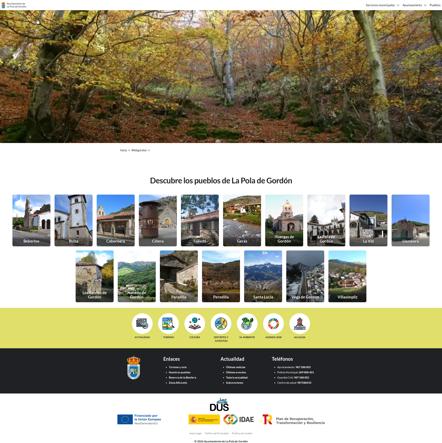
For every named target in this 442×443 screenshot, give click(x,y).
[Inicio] (134, 378)
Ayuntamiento (412, 5)
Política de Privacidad (216, 433)
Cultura (194, 337)
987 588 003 (303, 367)
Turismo (168, 337)
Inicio (123, 150)
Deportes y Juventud (221, 339)
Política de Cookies (242, 433)
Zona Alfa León (178, 382)
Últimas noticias (235, 367)
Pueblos (435, 5)
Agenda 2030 (273, 337)
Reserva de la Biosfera (182, 377)
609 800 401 (306, 372)
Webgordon (139, 150)
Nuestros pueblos (179, 372)
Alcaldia (299, 337)
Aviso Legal (195, 433)
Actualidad (142, 337)
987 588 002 (301, 377)
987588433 (304, 382)
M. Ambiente (247, 337)
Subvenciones (234, 382)
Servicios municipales (380, 5)
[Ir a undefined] (150, 150)
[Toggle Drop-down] (398, 5)
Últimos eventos (236, 372)
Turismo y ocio (178, 367)
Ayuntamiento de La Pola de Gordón (16, 5)
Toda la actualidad (237, 377)
